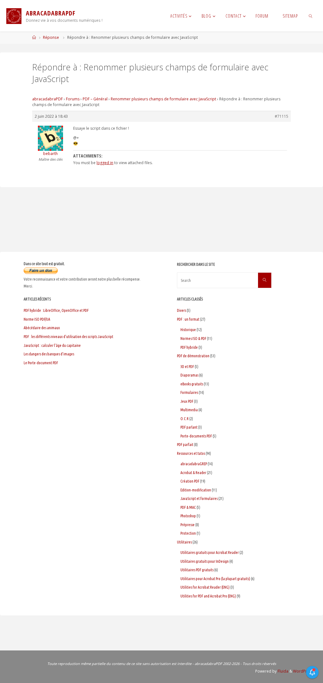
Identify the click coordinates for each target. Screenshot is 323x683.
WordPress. (303, 671)
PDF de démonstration (193, 356)
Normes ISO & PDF (193, 338)
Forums (72, 99)
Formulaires (189, 392)
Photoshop (188, 516)
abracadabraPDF (47, 99)
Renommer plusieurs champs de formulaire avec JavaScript (163, 99)
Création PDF (189, 481)
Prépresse (187, 525)
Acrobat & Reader (193, 473)
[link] (310, 16)
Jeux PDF (186, 401)
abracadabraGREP (193, 464)
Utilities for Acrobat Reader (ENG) (205, 587)
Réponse (51, 37)
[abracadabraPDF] (13, 16)
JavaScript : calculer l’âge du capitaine (52, 345)
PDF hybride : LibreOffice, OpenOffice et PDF (56, 310)
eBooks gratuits (191, 384)
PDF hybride (189, 347)
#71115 (281, 116)
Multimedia (189, 410)
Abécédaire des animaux (42, 328)
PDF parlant (188, 427)
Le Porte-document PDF (41, 363)
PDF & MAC (188, 507)
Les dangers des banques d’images (49, 354)
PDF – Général (95, 99)
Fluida (282, 671)
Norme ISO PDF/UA (37, 319)
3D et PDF (187, 367)
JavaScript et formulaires (199, 498)
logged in (105, 162)
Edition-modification (195, 490)
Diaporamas (189, 375)
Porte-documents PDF (196, 436)
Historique (188, 330)
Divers (181, 310)
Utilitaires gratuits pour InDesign (204, 561)
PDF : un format (188, 319)
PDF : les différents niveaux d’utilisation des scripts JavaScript (68, 337)
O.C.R (184, 419)
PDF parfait (185, 444)
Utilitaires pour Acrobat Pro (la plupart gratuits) (215, 579)
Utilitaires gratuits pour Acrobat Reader (209, 552)
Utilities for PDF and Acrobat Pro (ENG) (208, 596)
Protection (188, 533)
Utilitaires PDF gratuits (197, 570)
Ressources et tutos (191, 453)
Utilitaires (184, 542)
